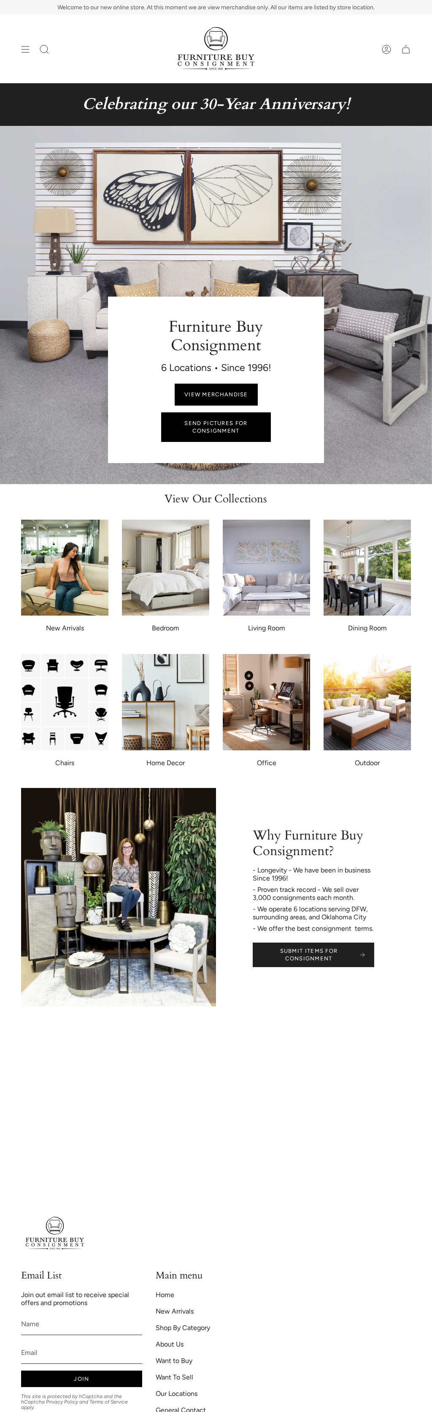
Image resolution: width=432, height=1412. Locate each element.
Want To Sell (174, 1377)
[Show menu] (25, 49)
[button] (44, 49)
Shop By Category (183, 1328)
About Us (170, 1344)
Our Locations (176, 1394)
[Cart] (406, 49)
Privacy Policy (62, 1402)
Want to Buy (174, 1361)
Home (165, 1295)
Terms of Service (108, 1402)
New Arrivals (175, 1311)
